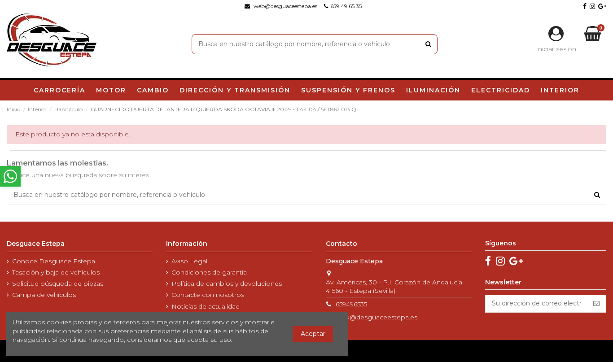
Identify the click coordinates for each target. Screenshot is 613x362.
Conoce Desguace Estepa (53, 261)
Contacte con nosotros (207, 295)
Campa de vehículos (44, 295)
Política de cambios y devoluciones (226, 283)
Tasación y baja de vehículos (56, 272)
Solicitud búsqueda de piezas (57, 283)
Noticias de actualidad (205, 306)
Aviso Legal (189, 261)
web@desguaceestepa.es (376, 317)
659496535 (351, 304)
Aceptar (313, 334)
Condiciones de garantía (209, 272)
